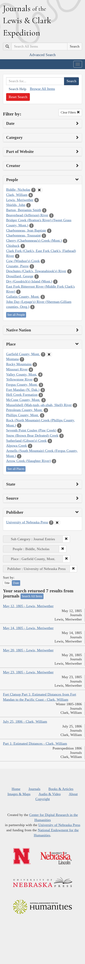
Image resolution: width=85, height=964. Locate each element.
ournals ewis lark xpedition (27, 20)
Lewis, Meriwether (19, 200)
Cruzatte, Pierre (17, 266)
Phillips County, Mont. (22, 415)
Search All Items (32, 596)
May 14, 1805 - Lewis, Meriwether (28, 628)
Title (7, 583)
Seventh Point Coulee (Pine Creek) (31, 430)
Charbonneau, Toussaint (23, 235)
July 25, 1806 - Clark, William (25, 721)
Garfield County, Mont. (23, 354)
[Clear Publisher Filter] (57, 523)
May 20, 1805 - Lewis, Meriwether (28, 650)
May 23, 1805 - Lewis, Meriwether (28, 672)
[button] (66, 539)
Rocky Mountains (19, 364)
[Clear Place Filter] (49, 354)
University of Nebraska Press (27, 522)
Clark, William (16, 195)
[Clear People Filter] (39, 190)
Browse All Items (42, 89)
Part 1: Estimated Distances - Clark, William (35, 743)
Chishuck (13, 246)
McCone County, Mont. (23, 400)
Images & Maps (19, 794)
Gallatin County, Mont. (23, 297)
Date (16, 583)
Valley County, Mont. (21, 374)
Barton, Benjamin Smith (23, 210)
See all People (16, 314)
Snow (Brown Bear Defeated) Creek (32, 435)
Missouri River (17, 369)
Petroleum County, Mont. (24, 410)
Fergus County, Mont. (22, 385)
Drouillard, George (19, 276)
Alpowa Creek (16, 446)
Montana (12, 359)
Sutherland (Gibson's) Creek (26, 441)
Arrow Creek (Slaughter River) (28, 461)
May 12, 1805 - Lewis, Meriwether (28, 606)
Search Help (17, 89)
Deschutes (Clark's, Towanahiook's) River (36, 271)
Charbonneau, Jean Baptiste (26, 230)
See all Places (15, 469)
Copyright (42, 799)
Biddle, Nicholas (18, 190)
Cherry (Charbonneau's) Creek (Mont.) (34, 240)
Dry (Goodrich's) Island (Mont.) (29, 281)
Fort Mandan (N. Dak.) (23, 390)
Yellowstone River (19, 379)
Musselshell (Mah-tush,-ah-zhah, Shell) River (39, 405)
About (73, 794)
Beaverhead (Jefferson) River (27, 215)
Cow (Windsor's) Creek (23, 261)
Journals (34, 789)
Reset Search (18, 97)
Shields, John (15, 205)
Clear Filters (69, 112)
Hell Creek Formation (22, 395)
